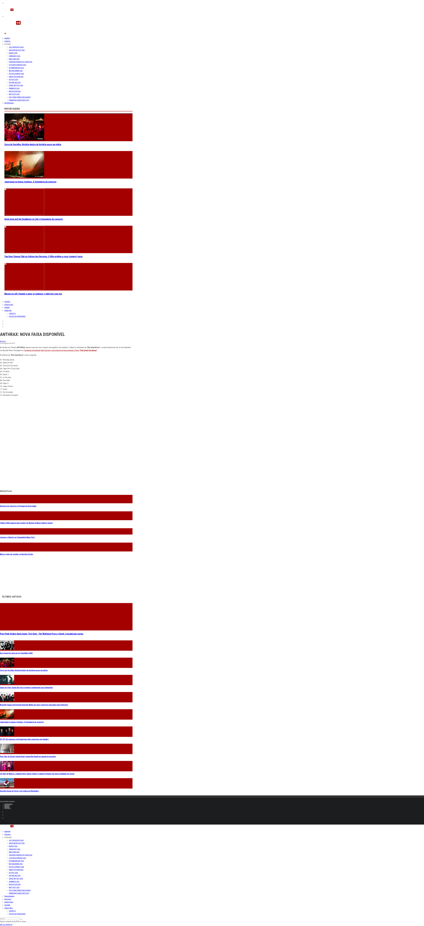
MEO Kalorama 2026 (16, 71)
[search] (21, 918)
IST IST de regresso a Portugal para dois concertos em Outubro (24, 738)
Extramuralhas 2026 (16, 68)
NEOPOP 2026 (13, 53)
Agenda (7, 38)
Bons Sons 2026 (14, 59)
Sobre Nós (8, 310)
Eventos (7, 41)
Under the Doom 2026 (16, 77)
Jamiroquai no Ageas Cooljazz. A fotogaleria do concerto (30, 181)
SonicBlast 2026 (14, 56)
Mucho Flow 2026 (15, 91)
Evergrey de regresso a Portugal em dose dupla (18, 505)
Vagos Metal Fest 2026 (17, 50)
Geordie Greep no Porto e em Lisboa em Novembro (19, 790)
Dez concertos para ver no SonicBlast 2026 (16, 652)
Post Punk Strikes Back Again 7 (20, 97)
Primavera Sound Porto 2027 (19, 100)
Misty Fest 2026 (14, 94)
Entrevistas (8, 305)
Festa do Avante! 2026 (16, 74)
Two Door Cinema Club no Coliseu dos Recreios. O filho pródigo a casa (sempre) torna (43, 256)
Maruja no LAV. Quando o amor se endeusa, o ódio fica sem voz (33, 293)
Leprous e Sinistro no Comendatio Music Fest (17, 536)
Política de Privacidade (17, 316)
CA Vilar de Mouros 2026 (17, 65)
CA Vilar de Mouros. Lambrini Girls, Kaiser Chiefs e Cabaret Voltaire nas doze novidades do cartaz (37, 773)
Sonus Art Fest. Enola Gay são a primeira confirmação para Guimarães (26, 687)
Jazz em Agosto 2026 (16, 47)
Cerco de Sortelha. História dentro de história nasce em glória (32, 144)
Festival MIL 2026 (15, 82)
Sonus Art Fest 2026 (16, 85)
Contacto (12, 313)
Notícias (3, 341)
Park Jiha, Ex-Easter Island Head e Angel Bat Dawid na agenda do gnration (28, 756)
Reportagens (9, 103)
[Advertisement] (66, 470)
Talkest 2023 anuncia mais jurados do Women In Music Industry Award (26, 522)
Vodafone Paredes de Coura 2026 (20, 62)
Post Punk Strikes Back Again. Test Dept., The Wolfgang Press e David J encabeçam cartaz (41, 632)
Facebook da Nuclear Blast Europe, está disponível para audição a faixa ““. (60, 350)
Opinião (7, 307)
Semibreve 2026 (14, 88)
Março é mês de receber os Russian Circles (16, 553)
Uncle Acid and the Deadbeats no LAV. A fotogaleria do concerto (33, 219)
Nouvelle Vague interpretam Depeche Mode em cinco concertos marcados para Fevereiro (34, 704)
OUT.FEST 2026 (13, 79)
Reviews (7, 302)
